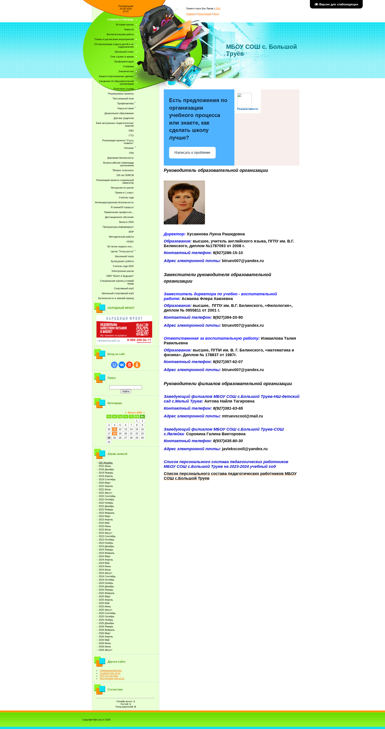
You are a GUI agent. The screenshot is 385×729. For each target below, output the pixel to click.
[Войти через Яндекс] (129, 364)
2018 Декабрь (106, 469)
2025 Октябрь (106, 616)
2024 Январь (106, 549)
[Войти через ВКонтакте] (122, 364)
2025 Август (105, 609)
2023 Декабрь (106, 546)
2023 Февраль (107, 512)
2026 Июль (105, 646)
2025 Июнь (105, 606)
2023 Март (105, 516)
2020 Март (105, 482)
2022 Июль (105, 489)
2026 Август (105, 650)
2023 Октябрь (106, 539)
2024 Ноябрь (106, 583)
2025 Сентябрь (107, 613)
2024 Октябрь (106, 579)
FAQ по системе (109, 675)
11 (114, 429)
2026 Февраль (107, 629)
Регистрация (204, 13)
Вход (216, 13)
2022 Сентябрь (107, 496)
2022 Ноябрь (106, 502)
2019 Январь (106, 472)
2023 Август (105, 533)
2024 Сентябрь (107, 576)
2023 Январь (106, 509)
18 (114, 433)
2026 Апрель (106, 636)
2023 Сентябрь (107, 536)
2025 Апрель (106, 599)
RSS (217, 8)
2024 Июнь (105, 566)
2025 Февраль (107, 593)
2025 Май (104, 603)
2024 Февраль (107, 553)
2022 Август (105, 492)
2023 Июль (105, 529)
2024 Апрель (106, 559)
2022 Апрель (106, 486)
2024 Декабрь (106, 586)
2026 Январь (106, 626)
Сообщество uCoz (110, 673)
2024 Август (105, 573)
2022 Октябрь (106, 499)
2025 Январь (106, 589)
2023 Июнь (105, 526)
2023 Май (104, 523)
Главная (190, 13)
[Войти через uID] (114, 364)
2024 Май (104, 563)
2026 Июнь (105, 643)
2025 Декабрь (106, 623)
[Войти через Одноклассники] (137, 364)
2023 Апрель (106, 519)
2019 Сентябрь (107, 479)
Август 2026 (135, 412)
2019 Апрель (106, 476)
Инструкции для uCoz (112, 678)
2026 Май (104, 640)
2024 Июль (105, 569)
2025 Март (105, 596)
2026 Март (105, 633)
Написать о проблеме (192, 152)
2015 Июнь (105, 466)
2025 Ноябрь (106, 619)
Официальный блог (111, 670)
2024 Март (105, 556)
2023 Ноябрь (106, 543)
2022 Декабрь (106, 506)
